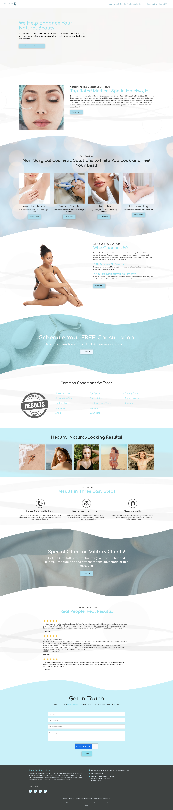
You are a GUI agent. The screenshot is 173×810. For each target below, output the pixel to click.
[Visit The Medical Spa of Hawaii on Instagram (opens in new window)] (35, 791)
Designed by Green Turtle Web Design (100, 802)
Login (86, 805)
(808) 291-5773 (101, 773)
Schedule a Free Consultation (32, 46)
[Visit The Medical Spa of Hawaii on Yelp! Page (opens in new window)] (40, 791)
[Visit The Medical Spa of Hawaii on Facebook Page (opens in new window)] (30, 791)
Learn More (34, 216)
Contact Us (99, 286)
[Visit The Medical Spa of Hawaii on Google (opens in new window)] (45, 791)
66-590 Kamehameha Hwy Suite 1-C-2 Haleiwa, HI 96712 (110, 770)
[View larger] (32, 457)
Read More (76, 112)
